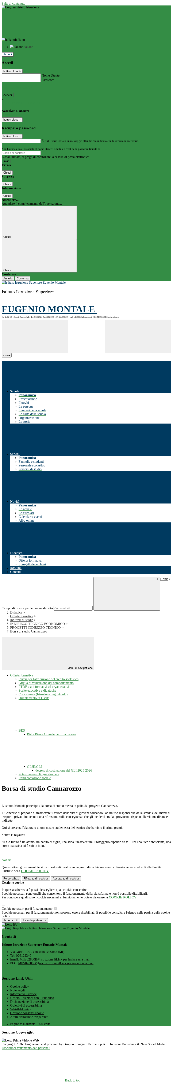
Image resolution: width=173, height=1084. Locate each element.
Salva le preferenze (34, 920)
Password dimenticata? (17, 87)
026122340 (23, 955)
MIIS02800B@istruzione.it (54, 959)
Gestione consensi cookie (27, 1013)
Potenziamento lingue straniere (39, 774)
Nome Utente (50, 75)
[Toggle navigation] (35, 336)
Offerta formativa (21, 616)
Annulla (7, 278)
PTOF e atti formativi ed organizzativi (44, 686)
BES (22, 730)
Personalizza (11, 878)
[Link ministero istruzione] (20, 7)
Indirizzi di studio (21, 620)
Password (48, 80)
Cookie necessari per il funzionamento (27, 908)
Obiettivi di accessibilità (26, 1005)
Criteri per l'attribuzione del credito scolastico (48, 679)
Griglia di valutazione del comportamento (46, 683)
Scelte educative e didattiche (37, 690)
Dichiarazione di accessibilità (29, 1001)
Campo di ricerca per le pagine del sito (27, 608)
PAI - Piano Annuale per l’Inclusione (51, 734)
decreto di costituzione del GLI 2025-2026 (63, 770)
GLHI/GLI (35, 766)
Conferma (22, 278)
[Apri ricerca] (138, 336)
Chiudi (7, 172)
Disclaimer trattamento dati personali (26, 1048)
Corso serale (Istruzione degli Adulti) (43, 694)
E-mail (46, 140)
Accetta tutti (66, 878)
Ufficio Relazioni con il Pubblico (32, 998)
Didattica (16, 612)
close (6, 355)
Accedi (7, 54)
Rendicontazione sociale (35, 778)
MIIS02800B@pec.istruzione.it (55, 963)
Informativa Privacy (23, 994)
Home (164, 579)
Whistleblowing (20, 1009)
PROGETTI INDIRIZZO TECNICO (35, 627)
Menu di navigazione (80, 668)
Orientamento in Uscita (34, 698)
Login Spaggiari (110, 148)
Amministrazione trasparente (29, 1017)
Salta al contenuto (13, 3)
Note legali (17, 990)
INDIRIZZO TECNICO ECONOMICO (37, 624)
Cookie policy (19, 986)
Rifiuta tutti (36, 878)
